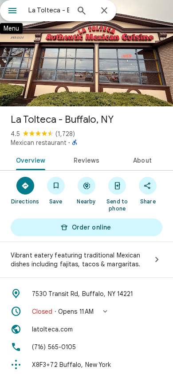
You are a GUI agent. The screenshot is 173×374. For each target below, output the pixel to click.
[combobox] (48, 10)
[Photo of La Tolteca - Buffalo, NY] (86, 53)
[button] (86, 311)
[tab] (29, 159)
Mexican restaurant (39, 143)
